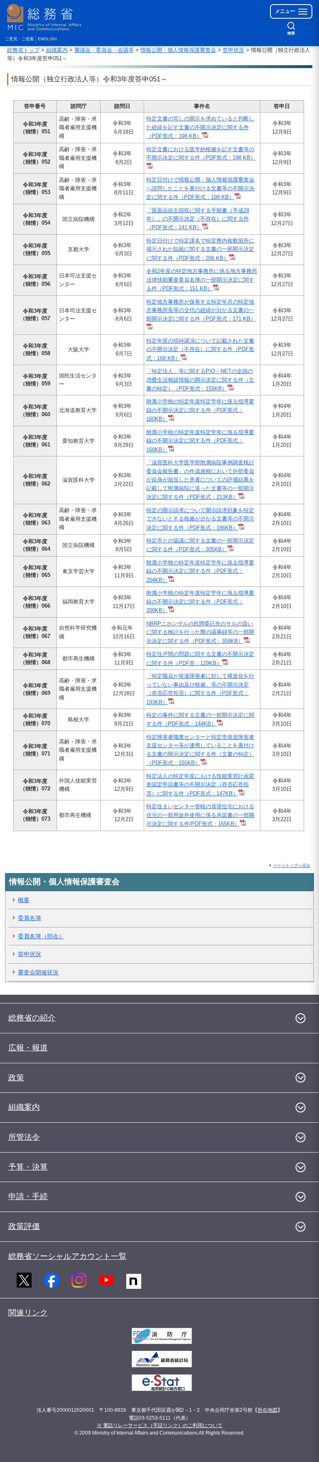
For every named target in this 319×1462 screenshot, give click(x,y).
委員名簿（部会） (41, 936)
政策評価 (24, 1226)
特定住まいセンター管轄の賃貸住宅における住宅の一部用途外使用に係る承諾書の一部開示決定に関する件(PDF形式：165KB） (200, 815)
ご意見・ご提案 (19, 39)
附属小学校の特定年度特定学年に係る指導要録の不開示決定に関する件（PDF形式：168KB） (200, 441)
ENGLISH (47, 39)
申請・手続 (28, 1196)
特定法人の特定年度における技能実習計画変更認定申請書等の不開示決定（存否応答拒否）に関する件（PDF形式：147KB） (200, 785)
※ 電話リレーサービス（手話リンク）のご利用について (160, 1425)
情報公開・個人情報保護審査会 (178, 50)
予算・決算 (28, 1167)
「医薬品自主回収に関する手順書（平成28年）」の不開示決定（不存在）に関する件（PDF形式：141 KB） (197, 219)
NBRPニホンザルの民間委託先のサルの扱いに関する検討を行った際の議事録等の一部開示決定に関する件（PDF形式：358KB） (200, 632)
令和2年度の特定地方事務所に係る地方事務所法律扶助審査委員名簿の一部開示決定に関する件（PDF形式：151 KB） (201, 280)
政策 (16, 1077)
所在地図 (267, 1410)
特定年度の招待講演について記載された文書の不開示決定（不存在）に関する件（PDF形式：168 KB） (200, 349)
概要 (23, 900)
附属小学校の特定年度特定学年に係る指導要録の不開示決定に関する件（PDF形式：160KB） (200, 410)
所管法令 (24, 1137)
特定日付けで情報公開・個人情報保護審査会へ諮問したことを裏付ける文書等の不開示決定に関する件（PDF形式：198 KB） (200, 188)
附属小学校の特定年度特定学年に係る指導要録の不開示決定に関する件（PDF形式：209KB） (200, 601)
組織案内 (57, 50)
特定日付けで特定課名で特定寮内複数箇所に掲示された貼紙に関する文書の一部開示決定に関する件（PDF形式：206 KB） (200, 249)
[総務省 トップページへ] (46, 17)
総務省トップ (23, 50)
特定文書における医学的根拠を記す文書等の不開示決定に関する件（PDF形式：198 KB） (201, 153)
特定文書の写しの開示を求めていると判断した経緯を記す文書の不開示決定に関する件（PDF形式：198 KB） (200, 127)
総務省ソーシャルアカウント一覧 (67, 1256)
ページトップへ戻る (291, 865)
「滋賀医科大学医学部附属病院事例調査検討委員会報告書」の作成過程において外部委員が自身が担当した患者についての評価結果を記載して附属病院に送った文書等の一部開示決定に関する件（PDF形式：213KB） (200, 479)
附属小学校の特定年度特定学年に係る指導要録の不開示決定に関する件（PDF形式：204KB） (200, 571)
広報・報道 (28, 1047)
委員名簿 (29, 918)
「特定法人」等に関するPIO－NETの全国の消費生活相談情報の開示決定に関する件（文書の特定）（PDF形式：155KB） (200, 380)
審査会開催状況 (38, 972)
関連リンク (28, 1312)
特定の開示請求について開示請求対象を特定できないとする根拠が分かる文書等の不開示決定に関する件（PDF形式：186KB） (200, 519)
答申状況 (233, 50)
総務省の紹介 (32, 1017)
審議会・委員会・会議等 (104, 50)
